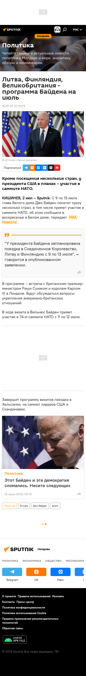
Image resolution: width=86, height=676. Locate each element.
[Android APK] (15, 640)
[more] (79, 272)
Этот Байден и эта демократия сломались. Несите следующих (37, 482)
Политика (14, 473)
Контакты (8, 602)
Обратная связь (12, 628)
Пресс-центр (25, 602)
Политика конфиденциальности (23, 607)
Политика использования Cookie (24, 613)
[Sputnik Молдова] (12, 31)
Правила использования (34, 596)
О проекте (9, 596)
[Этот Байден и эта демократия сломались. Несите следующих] (43, 442)
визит (55, 505)
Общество (53, 561)
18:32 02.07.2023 (13, 106)
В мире (24, 505)
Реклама (58, 596)
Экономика (31, 561)
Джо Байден (40, 505)
